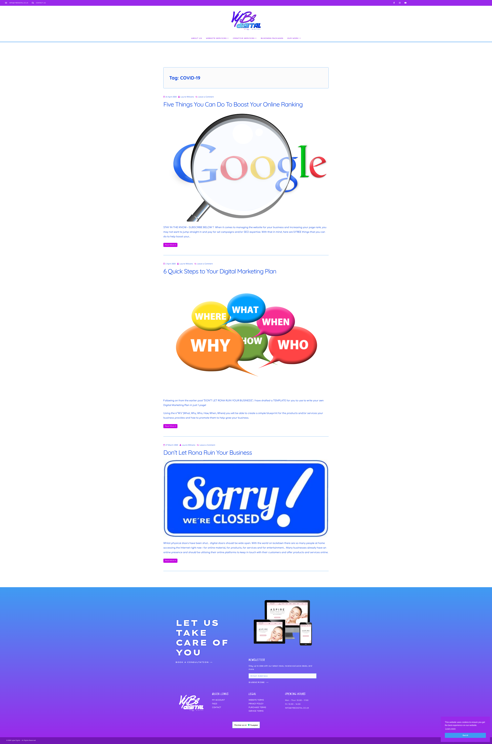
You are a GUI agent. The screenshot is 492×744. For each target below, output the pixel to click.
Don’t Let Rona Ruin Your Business (207, 452)
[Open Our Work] (300, 38)
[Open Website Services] (228, 38)
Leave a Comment (206, 97)
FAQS (214, 703)
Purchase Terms (257, 707)
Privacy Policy (256, 703)
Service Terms (256, 711)
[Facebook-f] (394, 3)
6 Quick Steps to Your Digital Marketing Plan (219, 271)
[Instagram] (400, 3)
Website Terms (256, 700)
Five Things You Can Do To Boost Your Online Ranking (233, 104)
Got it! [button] (465, 735)
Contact (216, 707)
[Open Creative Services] (256, 38)
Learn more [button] (450, 729)
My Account (218, 700)
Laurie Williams (187, 97)
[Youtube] (405, 3)
